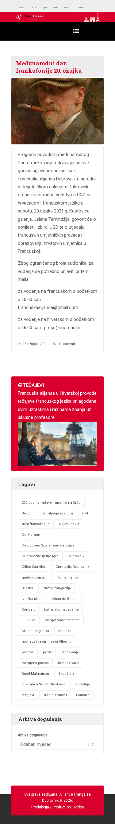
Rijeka (71, 7)
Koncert (28, 610)
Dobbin (78, 807)
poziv (47, 652)
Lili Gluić (29, 620)
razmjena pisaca (35, 663)
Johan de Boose (64, 599)
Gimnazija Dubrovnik (72, 567)
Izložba (27, 588)
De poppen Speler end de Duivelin (50, 545)
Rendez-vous (68, 663)
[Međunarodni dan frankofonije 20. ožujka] (57, 111)
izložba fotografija (56, 588)
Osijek (87, 7)
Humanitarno (67, 577)
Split (56, 7)
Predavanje (70, 652)
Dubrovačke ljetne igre (40, 556)
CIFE (85, 513)
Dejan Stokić (69, 524)
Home (24, 7)
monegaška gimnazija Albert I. (46, 642)
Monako (64, 631)
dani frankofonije (36, 524)
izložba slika (31, 599)
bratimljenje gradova (56, 513)
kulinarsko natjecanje (61, 610)
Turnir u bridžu (55, 695)
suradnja (83, 684)
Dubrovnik (67, 344)
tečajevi (28, 695)
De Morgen (31, 535)
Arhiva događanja (33, 735)
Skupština (66, 674)
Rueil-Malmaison (35, 674)
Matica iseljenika (35, 631)
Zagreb (41, 7)
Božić (26, 513)
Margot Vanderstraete (62, 620)
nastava (28, 652)
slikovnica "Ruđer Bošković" (44, 684)
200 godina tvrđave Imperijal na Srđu (51, 503)
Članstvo (83, 695)
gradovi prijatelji (35, 577)
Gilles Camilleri (34, 567)
